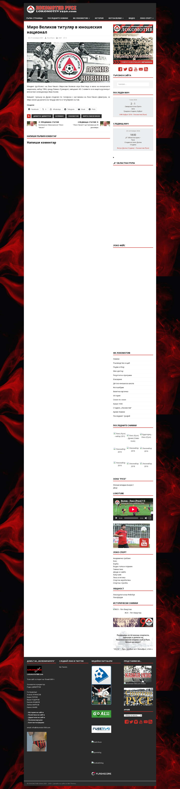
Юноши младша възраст (123, 485)
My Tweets (63, 667)
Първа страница (34, 18)
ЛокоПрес (50, 38)
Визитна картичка (120, 391)
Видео (132, 18)
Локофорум (118, 597)
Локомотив (73, 116)
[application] (133, 509)
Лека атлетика (119, 577)
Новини (116, 359)
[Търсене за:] (133, 84)
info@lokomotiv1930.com (41, 727)
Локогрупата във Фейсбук (124, 594)
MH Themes (72, 784)
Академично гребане (122, 558)
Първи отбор (118, 367)
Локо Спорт (146, 18)
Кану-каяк (117, 574)
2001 (60, 38)
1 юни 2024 (133, 100)
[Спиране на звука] (146, 518)
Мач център (118, 371)
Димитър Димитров (42, 116)
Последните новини (58, 18)
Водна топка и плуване (122, 566)
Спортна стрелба (120, 583)
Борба (115, 564)
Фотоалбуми (115, 18)
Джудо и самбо (119, 572)
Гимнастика (118, 569)
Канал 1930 (118, 404)
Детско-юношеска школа (123, 383)
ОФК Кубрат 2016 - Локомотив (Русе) (133, 114)
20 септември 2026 (133, 131)
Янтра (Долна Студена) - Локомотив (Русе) (133, 148)
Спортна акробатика (122, 580)
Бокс (115, 561)
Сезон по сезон (119, 399)
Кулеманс (59, 116)
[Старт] (116, 518)
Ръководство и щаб (121, 363)
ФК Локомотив (80, 18)
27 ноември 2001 (36, 38)
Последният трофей (121, 416)
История (99, 18)
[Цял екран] (150, 518)
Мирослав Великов (91, 116)
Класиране (117, 379)
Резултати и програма (122, 375)
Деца (115, 488)
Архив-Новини (119, 412)
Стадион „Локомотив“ (122, 408)
